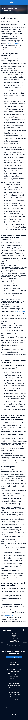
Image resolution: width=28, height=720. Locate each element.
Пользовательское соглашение (14, 708)
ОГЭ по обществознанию (14, 690)
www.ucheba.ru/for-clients (13, 43)
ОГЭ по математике (14, 687)
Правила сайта (14, 710)
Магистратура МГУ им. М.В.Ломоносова (14, 640)
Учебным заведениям (14, 705)
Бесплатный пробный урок (14, 657)
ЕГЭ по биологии (14, 671)
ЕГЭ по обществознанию (14, 669)
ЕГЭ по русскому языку (14, 664)
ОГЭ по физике (14, 697)
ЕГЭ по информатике (14, 674)
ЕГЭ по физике (14, 676)
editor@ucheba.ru (8, 615)
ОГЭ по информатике (14, 694)
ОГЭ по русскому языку (14, 685)
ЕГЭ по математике (14, 667)
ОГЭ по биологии (14, 692)
